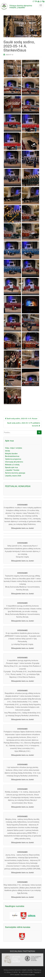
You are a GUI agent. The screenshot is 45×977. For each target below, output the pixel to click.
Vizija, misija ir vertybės (13, 448)
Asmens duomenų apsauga (15, 473)
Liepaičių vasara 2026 (13, 475)
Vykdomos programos (13, 459)
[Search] (39, 432)
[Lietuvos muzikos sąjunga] (33, 960)
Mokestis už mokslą (12, 464)
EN (36, 1)
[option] (12, 957)
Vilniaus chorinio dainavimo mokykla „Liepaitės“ (20, 6)
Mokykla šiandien (11, 453)
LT (33, 1)
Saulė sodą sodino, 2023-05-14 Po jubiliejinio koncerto (23, 424)
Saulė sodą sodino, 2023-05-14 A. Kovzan (21, 418)
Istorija (7, 450)
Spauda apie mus (11, 467)
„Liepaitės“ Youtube (12, 470)
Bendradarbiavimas (12, 456)
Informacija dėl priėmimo (14, 462)
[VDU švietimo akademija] (12, 958)
